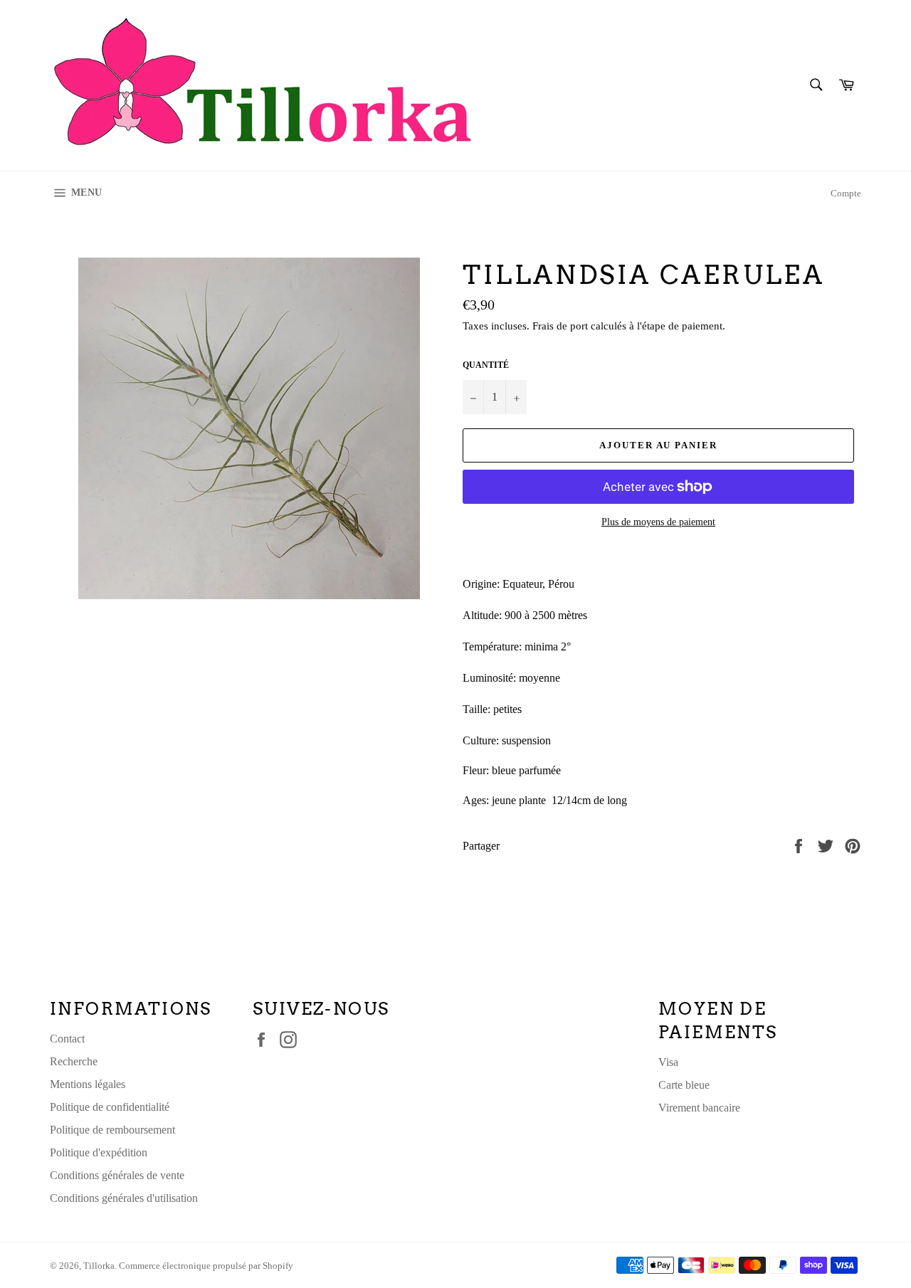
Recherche (74, 1061)
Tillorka (99, 1266)
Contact (67, 1039)
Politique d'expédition (98, 1152)
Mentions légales (87, 1084)
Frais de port (560, 326)
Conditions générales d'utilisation (124, 1198)
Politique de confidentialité (109, 1107)
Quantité (486, 365)
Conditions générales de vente (117, 1175)
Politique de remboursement (112, 1130)
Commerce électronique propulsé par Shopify (206, 1266)
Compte (846, 193)
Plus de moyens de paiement (658, 522)
